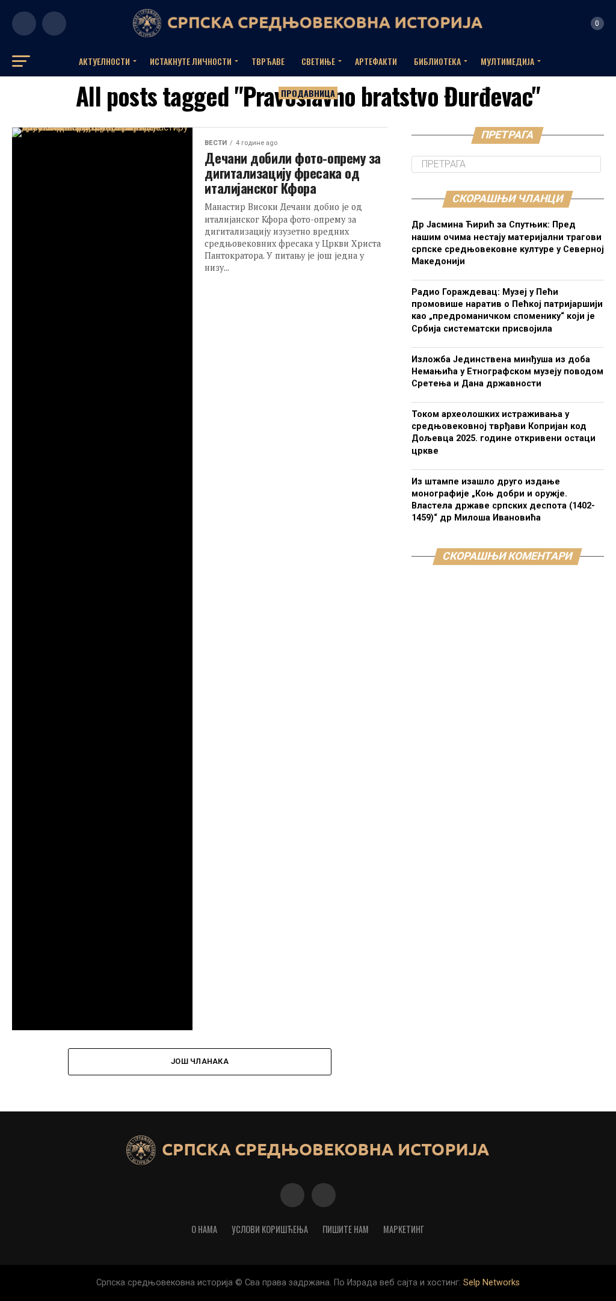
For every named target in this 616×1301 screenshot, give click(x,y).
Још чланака (200, 1061)
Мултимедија (507, 61)
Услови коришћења (270, 1229)
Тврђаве (268, 61)
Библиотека (437, 61)
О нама (204, 1229)
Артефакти (376, 61)
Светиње (318, 61)
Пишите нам (345, 1229)
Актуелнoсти (104, 61)
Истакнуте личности (191, 61)
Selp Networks (491, 1283)
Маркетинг (403, 1229)
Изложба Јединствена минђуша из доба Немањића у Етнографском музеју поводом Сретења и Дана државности (507, 371)
